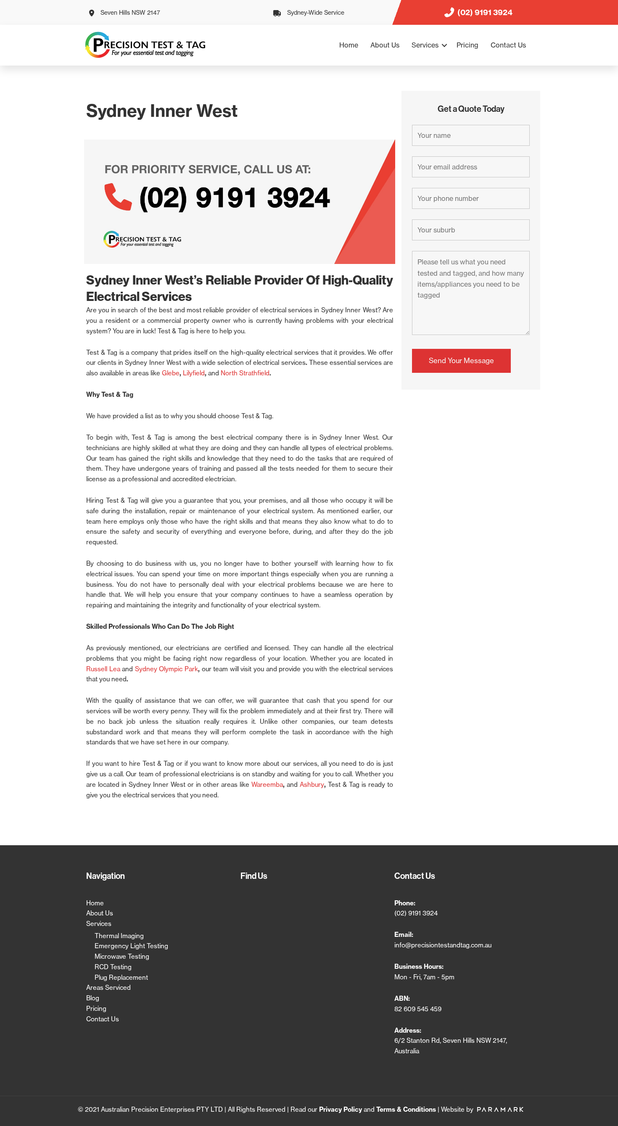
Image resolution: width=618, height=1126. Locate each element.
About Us (384, 45)
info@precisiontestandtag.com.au (442, 945)
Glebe (171, 373)
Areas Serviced (108, 988)
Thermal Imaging (119, 936)
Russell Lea (103, 669)
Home (348, 45)
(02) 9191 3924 (416, 913)
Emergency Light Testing (131, 946)
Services (425, 45)
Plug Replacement (121, 977)
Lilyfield (194, 373)
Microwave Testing (122, 956)
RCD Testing (113, 967)
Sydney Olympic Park (166, 669)
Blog (92, 998)
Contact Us (508, 45)
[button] (444, 45)
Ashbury (312, 784)
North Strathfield (245, 373)
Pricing (467, 45)
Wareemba (267, 784)
